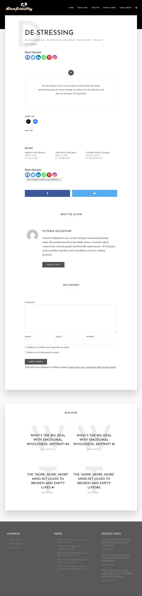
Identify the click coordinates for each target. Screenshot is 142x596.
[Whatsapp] (43, 57)
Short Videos (126, 8)
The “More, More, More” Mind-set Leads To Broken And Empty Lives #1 (48, 481)
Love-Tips (95, 8)
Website (90, 337)
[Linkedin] (38, 57)
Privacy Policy (16, 544)
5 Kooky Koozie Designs (98, 152)
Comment (29, 302)
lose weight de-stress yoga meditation (43, 180)
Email (59, 337)
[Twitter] (33, 57)
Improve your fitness (35, 152)
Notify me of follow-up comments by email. (48, 347)
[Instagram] (54, 57)
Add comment (31, 44)
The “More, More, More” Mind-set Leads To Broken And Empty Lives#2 (94, 481)
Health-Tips (82, 8)
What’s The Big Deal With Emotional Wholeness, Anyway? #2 (48, 440)
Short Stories (109, 8)
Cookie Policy (15, 540)
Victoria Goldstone (36, 40)
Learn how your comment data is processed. (92, 367)
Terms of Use (15, 548)
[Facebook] (27, 57)
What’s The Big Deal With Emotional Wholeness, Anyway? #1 (94, 440)
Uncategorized (67, 40)
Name (28, 337)
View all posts (53, 265)
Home (71, 8)
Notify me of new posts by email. (43, 352)
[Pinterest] (49, 57)
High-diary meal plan (65, 152)
